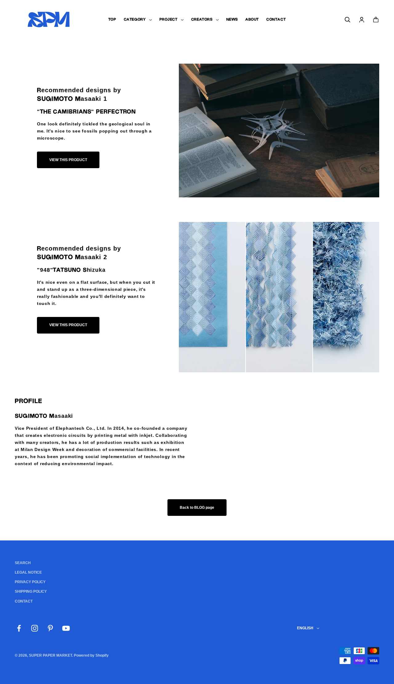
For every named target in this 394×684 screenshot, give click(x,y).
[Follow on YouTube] (66, 628)
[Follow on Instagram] (34, 628)
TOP (112, 19)
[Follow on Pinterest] (50, 628)
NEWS (232, 19)
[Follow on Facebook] (19, 628)
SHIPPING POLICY (31, 591)
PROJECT (168, 19)
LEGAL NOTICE (28, 572)
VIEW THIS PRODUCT (68, 160)
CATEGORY (135, 19)
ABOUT (252, 19)
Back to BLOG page (197, 507)
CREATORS (202, 19)
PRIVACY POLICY (30, 582)
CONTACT (276, 19)
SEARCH (23, 563)
